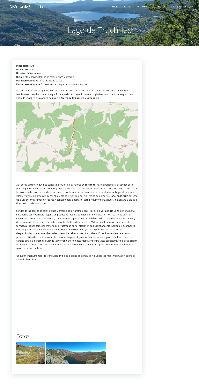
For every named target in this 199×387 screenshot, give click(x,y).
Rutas (127, 6)
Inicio (115, 6)
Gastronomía (178, 6)
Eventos (160, 6)
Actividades (143, 6)
